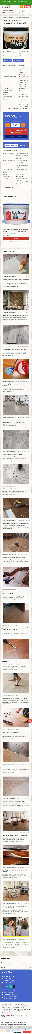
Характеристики (11, 145)
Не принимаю (17, 1032)
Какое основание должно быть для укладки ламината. (15, 280)
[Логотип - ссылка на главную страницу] (7, 972)
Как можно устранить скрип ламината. (14, 664)
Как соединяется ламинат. (10, 767)
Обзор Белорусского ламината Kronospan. (15, 420)
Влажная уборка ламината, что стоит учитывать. (13, 384)
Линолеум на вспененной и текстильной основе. (15, 870)
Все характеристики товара (16, 109)
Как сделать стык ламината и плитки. (13, 801)
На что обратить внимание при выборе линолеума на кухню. (14, 906)
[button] (3, 221)
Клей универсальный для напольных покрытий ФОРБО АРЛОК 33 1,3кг (15, 230)
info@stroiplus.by (9, 982)
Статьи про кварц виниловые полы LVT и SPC (9, 554)
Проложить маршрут (10, 990)
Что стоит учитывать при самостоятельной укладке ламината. (15, 592)
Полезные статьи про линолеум (9, 867)
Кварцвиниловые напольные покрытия (14, 835)
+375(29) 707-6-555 (9, 978)
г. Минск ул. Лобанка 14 (11, 994)
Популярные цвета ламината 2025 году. (14, 349)
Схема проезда (8, 992)
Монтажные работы (8, 963)
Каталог (4, 967)
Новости (4, 625)
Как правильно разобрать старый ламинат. (15, 523)
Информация (5, 958)
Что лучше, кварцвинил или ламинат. (13, 557)
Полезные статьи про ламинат (9, 276)
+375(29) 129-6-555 (9, 976)
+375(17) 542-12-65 (9, 980)
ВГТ (20, 56)
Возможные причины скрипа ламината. (14, 698)
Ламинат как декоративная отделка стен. (15, 315)
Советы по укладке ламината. (11, 732)
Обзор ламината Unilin (9, 489)
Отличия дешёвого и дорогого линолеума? (15, 942)
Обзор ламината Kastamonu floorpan (13, 454)
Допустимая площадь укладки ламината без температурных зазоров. (15, 628)
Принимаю (27, 1032)
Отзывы (23, 145)
